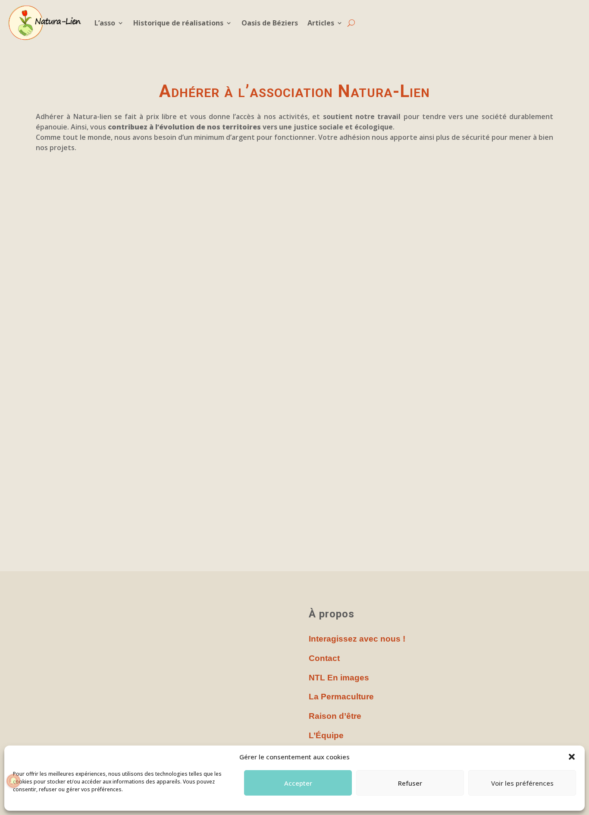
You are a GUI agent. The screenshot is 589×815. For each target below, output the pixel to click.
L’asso (104, 23)
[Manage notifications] (13, 781)
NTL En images (339, 677)
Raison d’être (335, 716)
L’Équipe (326, 735)
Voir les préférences (522, 783)
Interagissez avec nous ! (357, 638)
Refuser (410, 783)
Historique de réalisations (178, 23)
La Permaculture (341, 696)
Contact (324, 658)
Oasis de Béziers (269, 23)
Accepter (298, 783)
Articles (320, 23)
